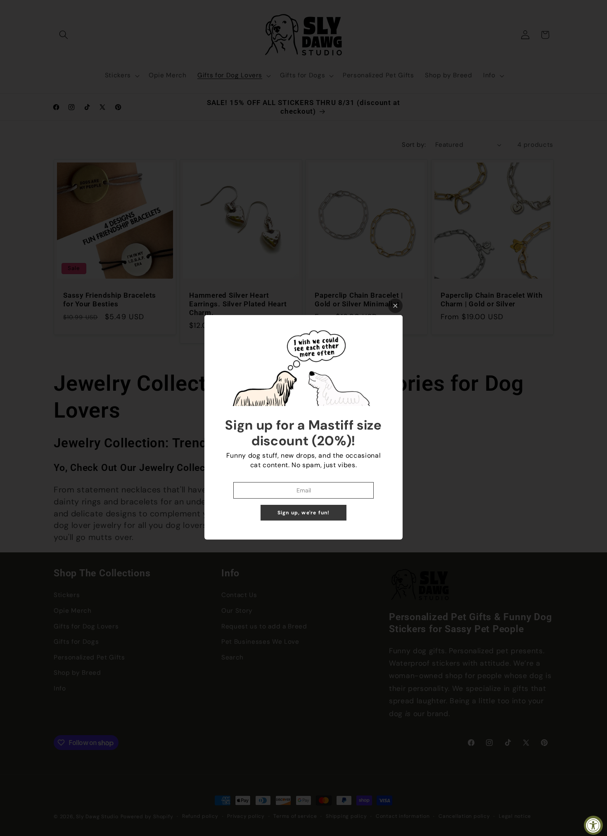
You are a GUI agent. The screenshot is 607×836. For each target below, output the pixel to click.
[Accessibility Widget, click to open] (593, 825)
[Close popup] (395, 306)
